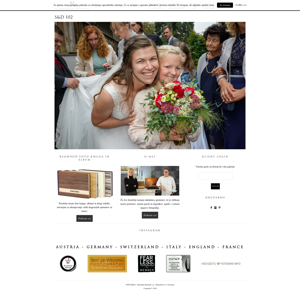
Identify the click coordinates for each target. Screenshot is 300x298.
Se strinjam (225, 5)
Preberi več (241, 5)
